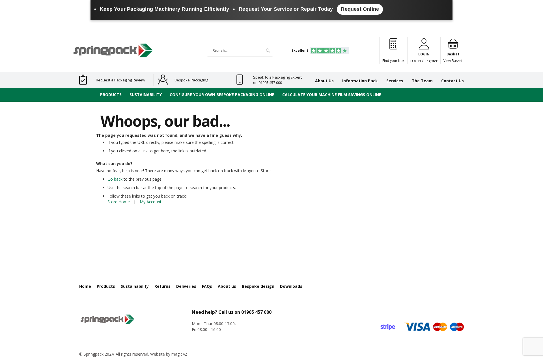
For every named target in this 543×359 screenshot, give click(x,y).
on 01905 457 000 (267, 82)
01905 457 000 (256, 312)
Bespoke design (258, 286)
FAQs (207, 286)
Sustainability (135, 286)
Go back (114, 179)
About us (227, 286)
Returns (162, 286)
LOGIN (415, 61)
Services (394, 80)
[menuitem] (111, 95)
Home (85, 286)
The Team (422, 80)
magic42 (179, 354)
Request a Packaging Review (120, 80)
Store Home (118, 201)
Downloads (291, 286)
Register (431, 61)
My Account (150, 201)
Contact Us (452, 80)
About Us (324, 80)
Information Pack (360, 80)
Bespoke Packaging (191, 80)
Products (106, 286)
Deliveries (186, 286)
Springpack (94, 354)
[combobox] (240, 51)
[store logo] (113, 50)
